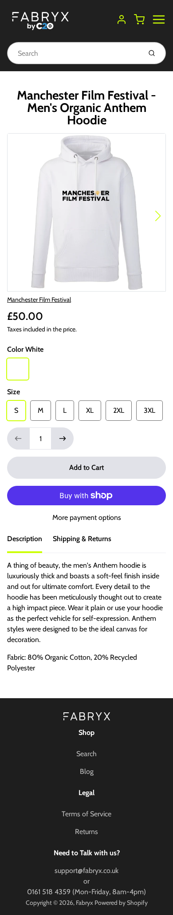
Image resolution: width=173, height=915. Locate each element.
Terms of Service (86, 814)
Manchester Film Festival (39, 300)
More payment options (86, 517)
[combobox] (73, 53)
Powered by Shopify (121, 903)
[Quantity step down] (18, 438)
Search (86, 754)
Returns (86, 831)
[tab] (30, 541)
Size (13, 392)
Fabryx (84, 903)
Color (25, 349)
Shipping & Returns (82, 538)
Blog (87, 771)
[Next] (158, 216)
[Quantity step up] (62, 438)
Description (24, 538)
